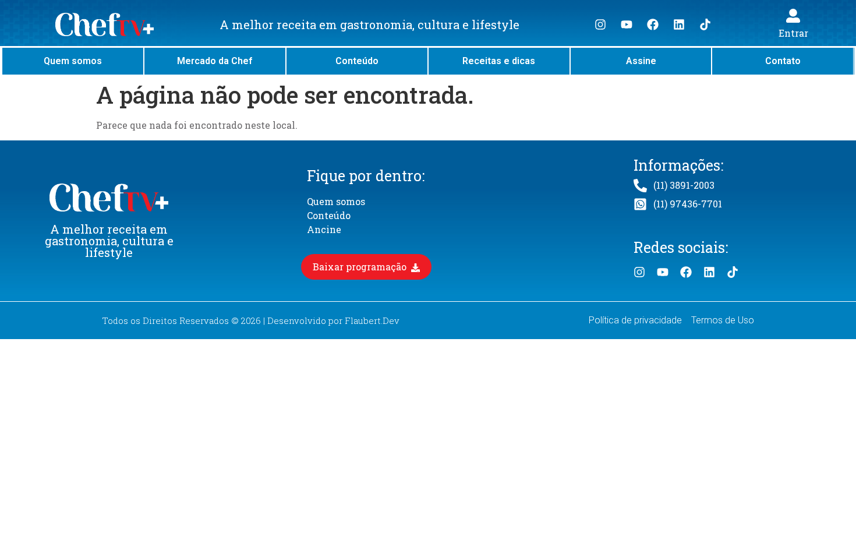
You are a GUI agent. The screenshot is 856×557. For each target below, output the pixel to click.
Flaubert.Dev (372, 320)
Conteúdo (357, 60)
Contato (783, 60)
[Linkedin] (679, 24)
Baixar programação (361, 266)
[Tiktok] (705, 24)
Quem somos (73, 60)
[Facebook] (652, 24)
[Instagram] (600, 24)
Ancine (324, 229)
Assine (641, 60)
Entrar (793, 33)
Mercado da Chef (214, 60)
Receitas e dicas (498, 60)
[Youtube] (626, 24)
